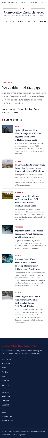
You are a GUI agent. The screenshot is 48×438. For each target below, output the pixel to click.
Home (4, 109)
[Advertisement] (24, 50)
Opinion (15, 112)
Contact (5, 400)
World (36, 109)
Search (36, 2)
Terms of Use (7, 421)
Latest (13, 109)
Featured (9, 22)
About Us (6, 396)
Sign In (43, 2)
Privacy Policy (8, 416)
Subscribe (6, 405)
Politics (31, 22)
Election (5, 112)
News (20, 22)
